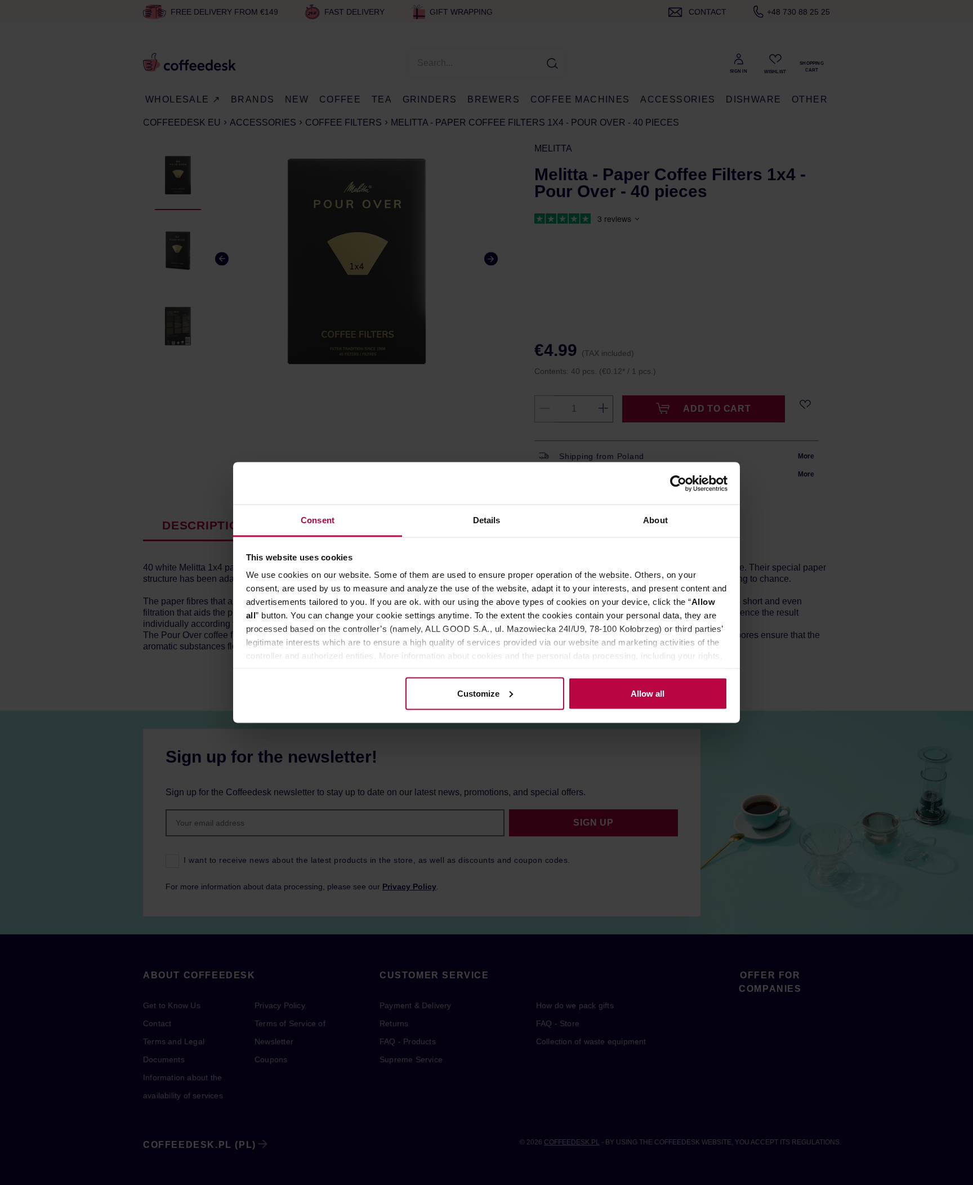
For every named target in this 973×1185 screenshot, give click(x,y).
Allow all (647, 693)
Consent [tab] (317, 520)
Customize (478, 693)
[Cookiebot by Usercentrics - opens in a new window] (678, 483)
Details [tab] (487, 520)
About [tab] (655, 520)
